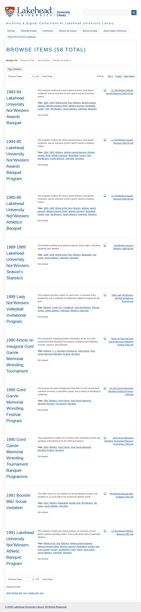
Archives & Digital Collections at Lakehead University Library (60, 23)
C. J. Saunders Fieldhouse (64, 351)
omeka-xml (33, 593)
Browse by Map (90, 31)
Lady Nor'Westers (82, 307)
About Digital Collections (115, 31)
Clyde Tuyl (57, 307)
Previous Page (15, 76)
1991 (46, 503)
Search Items (44, 60)
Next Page (47, 76)
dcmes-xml (17, 593)
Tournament (60, 404)
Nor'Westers (56, 109)
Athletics (77, 103)
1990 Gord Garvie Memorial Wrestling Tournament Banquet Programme (17, 458)
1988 (46, 255)
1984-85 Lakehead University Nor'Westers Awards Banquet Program (17, 160)
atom (8, 593)
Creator (118, 76)
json (25, 593)
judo (47, 109)
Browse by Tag (27, 60)
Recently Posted (28, 31)
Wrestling (92, 109)
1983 (46, 103)
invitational (68, 307)
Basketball (90, 106)
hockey (41, 109)
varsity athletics (70, 109)
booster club (74, 503)
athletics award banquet (75, 152)
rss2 (42, 593)
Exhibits (11, 31)
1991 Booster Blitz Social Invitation (18, 501)
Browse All (11, 60)
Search (134, 12)
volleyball (82, 109)
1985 (51, 152)
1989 (51, 255)
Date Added (129, 76)
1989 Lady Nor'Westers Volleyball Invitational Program (17, 309)
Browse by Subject (68, 31)
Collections (48, 31)
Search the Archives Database (22, 37)
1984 (51, 103)
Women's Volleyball (79, 310)
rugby (73, 549)
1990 (46, 400)
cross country (44, 549)
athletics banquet (76, 106)
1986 (51, 208)
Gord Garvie (83, 351)
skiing (80, 549)
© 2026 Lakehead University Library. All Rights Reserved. (36, 606)
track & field (89, 549)
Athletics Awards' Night (56, 106)
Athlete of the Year (63, 103)
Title (109, 76)
